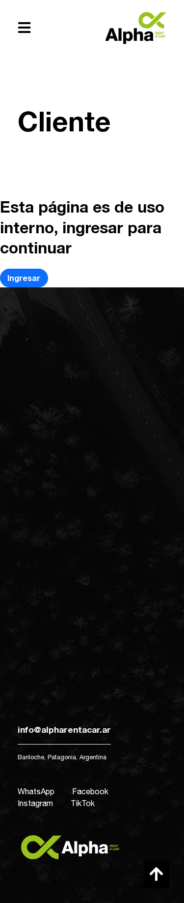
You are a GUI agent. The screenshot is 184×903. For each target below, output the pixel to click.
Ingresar (23, 277)
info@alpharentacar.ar (64, 729)
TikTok (83, 803)
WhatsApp (36, 791)
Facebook (90, 791)
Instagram (35, 803)
